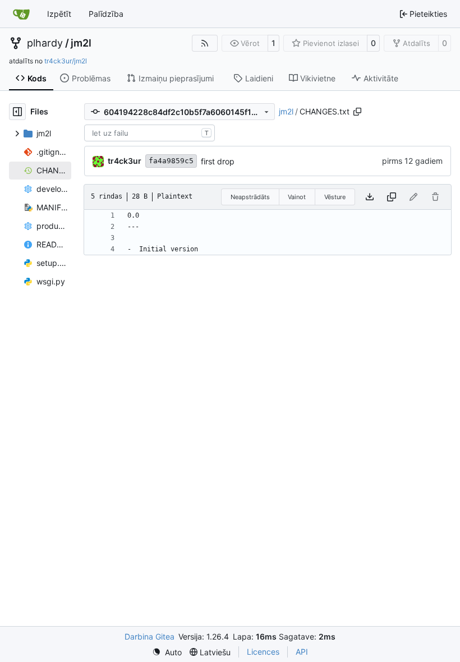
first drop (217, 161)
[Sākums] (21, 14)
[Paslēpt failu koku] (17, 111)
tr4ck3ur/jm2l (65, 61)
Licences (263, 651)
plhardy (45, 43)
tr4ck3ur (124, 161)
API (302, 651)
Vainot (297, 197)
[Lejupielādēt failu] (370, 197)
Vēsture (335, 197)
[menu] (167, 652)
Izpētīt (59, 14)
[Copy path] (357, 112)
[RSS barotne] (205, 43)
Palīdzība (106, 14)
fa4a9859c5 (171, 161)
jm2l (81, 43)
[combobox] (149, 133)
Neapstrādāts (250, 197)
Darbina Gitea (149, 636)
